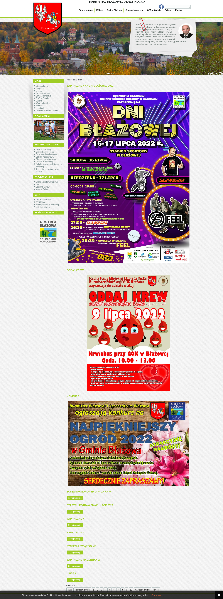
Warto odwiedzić (43, 103)
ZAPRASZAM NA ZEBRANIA (83, 560)
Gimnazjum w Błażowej (46, 159)
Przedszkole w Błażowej (46, 154)
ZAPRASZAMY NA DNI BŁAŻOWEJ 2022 (90, 86)
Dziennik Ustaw (42, 187)
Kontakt (178, 10)
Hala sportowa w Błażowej (47, 204)
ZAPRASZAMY (75, 519)
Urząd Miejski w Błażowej (47, 182)
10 (131, 590)
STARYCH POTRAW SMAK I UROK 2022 (90, 505)
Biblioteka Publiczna (45, 152)
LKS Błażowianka (43, 199)
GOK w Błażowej (43, 149)
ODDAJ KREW (75, 270)
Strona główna (86, 10)
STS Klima (40, 202)
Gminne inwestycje (134, 10)
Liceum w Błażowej (44, 162)
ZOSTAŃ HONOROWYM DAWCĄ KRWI (89, 491)
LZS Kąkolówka (43, 207)
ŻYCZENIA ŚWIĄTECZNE (81, 546)
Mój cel (99, 10)
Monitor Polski (42, 189)
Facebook (40, 108)
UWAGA (71, 573)
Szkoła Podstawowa (45, 157)
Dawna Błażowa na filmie (47, 111)
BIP (37, 184)
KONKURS (73, 396)
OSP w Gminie (154, 10)
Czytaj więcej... (75, 498)
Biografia (40, 88)
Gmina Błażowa (114, 10)
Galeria (168, 10)
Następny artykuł (142, 590)
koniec (156, 590)
